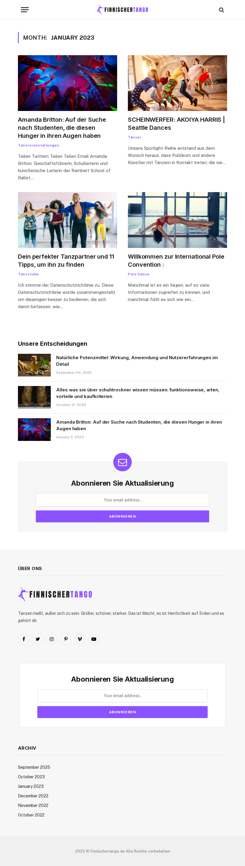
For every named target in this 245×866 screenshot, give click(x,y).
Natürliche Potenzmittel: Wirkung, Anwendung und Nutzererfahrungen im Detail (137, 361)
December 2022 (33, 796)
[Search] (221, 9)
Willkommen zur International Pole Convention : (176, 260)
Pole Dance (139, 274)
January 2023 (31, 786)
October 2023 (31, 776)
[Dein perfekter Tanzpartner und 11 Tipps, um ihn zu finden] (67, 220)
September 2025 (34, 767)
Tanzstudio (28, 274)
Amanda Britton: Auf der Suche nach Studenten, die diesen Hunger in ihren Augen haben (62, 127)
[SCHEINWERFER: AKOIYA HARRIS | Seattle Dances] (177, 83)
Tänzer (135, 137)
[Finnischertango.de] (122, 9)
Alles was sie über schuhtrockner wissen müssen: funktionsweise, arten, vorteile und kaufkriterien (138, 393)
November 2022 (33, 805)
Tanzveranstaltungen (38, 145)
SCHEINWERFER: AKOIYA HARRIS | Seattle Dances (176, 123)
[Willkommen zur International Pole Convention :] (177, 220)
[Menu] (25, 9)
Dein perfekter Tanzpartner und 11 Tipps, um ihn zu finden (66, 260)
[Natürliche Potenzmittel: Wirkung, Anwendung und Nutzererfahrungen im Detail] (34, 365)
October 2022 (31, 815)
